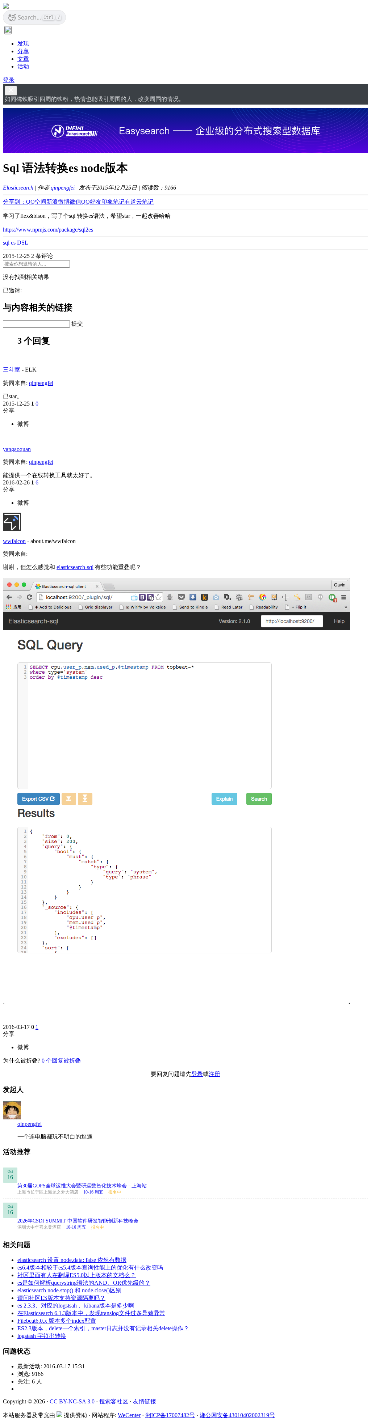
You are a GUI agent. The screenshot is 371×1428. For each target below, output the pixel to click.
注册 (214, 1074)
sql (6, 243)
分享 (23, 51)
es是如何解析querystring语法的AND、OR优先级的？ (83, 1283)
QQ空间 (36, 202)
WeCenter (129, 1415)
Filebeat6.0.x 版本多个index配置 (56, 1321)
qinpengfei (63, 188)
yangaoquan (17, 449)
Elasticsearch (19, 188)
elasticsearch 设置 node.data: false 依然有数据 (71, 1260)
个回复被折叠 (61, 1061)
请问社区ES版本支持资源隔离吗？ (61, 1298)
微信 (75, 202)
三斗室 (11, 369)
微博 (23, 424)
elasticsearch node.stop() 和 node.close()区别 (69, 1290)
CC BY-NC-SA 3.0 (72, 1401)
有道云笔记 (139, 202)
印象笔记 (113, 202)
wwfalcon (14, 541)
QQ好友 (91, 202)
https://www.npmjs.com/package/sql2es (48, 229)
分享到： (14, 202)
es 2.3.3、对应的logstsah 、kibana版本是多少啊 (75, 1305)
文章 (23, 59)
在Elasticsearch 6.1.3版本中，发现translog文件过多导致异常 (91, 1313)
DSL (22, 243)
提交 (77, 324)
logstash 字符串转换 (41, 1336)
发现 (23, 44)
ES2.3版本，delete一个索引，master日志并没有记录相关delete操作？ (103, 1328)
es (13, 243)
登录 (8, 80)
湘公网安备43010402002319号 (237, 1415)
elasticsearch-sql (75, 567)
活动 (23, 66)
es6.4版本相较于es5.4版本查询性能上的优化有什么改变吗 (90, 1267)
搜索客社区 (113, 1401)
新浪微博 (58, 202)
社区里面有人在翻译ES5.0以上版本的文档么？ (76, 1275)
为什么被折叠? (21, 1061)
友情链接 (144, 1401)
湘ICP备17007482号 (170, 1415)
